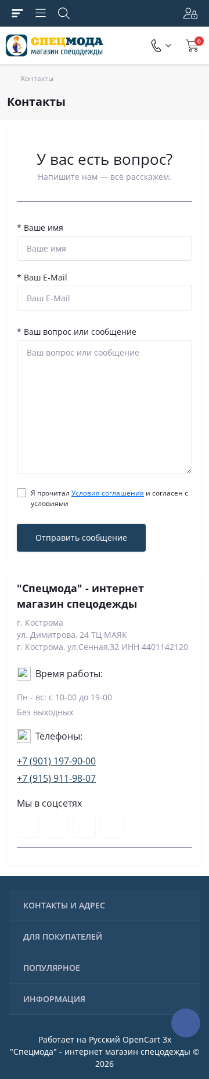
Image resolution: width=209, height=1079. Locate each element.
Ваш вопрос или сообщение (76, 331)
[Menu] (40, 13)
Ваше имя (40, 227)
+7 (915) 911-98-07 (56, 778)
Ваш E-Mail (42, 277)
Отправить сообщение (81, 537)
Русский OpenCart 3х (130, 1039)
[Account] (189, 13)
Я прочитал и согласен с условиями (109, 498)
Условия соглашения (107, 493)
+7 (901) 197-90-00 (56, 761)
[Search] (64, 13)
